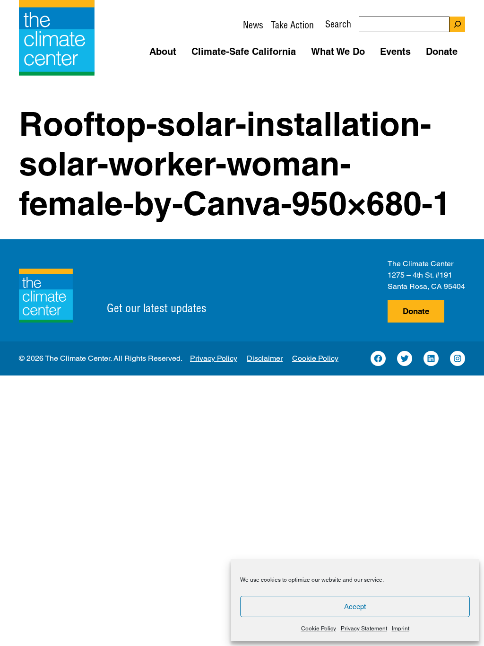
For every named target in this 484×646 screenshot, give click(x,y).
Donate (416, 311)
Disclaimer (265, 358)
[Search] (457, 24)
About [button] (162, 51)
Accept (355, 606)
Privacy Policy (213, 358)
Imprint (400, 628)
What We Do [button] (338, 51)
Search (338, 24)
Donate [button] (442, 51)
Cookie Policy (318, 628)
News (253, 25)
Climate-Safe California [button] (243, 51)
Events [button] (395, 51)
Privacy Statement (364, 628)
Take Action (292, 25)
